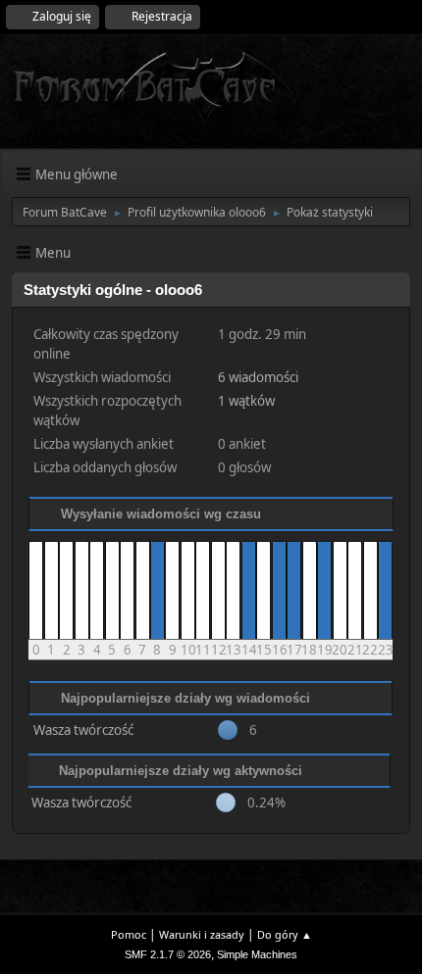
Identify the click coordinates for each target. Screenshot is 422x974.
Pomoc (128, 934)
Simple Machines (257, 954)
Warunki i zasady (201, 934)
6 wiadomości (258, 377)
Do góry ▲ (284, 934)
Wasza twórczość (83, 730)
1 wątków (246, 401)
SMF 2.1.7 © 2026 (168, 954)
